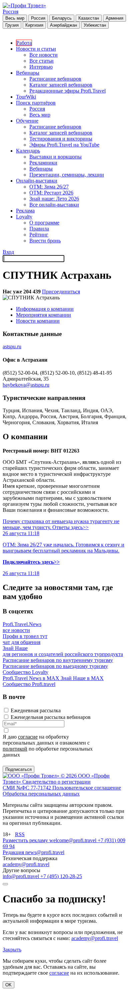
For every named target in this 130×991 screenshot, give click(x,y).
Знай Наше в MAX (82, 678)
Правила (39, 228)
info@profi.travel (21, 876)
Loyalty (24, 216)
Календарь (28, 151)
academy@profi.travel (26, 864)
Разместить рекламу (26, 840)
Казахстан (88, 18)
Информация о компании (45, 309)
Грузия (12, 25)
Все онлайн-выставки (54, 204)
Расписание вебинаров (55, 79)
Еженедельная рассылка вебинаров (51, 717)
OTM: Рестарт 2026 (51, 192)
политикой (15, 749)
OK (8, 984)
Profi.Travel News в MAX (32, 678)
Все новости (43, 55)
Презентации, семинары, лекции (66, 174)
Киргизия (34, 25)
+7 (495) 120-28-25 (61, 876)
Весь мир (14, 18)
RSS (20, 834)
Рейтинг (38, 234)
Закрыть (12, 949)
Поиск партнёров (36, 103)
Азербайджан (63, 25)
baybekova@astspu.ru (26, 385)
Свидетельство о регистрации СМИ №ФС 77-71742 (47, 785)
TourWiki (26, 97)
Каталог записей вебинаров (60, 85)
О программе (44, 222)
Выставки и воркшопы (55, 157)
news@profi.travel (44, 852)
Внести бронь (45, 240)
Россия (10, 11)
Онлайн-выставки (36, 180)
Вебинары (27, 73)
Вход (8, 252)
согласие (28, 737)
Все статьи (41, 61)
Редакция (14, 852)
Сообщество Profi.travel (29, 684)
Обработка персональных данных (41, 794)
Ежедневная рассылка (36, 710)
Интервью (41, 67)
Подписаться (18, 769)
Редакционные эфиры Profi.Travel (67, 91)
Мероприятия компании (43, 315)
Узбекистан (95, 25)
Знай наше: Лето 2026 (54, 198)
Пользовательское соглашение (86, 788)
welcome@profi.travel (73, 840)
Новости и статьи (36, 49)
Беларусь (62, 18)
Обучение (27, 121)
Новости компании (38, 321)
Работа (24, 43)
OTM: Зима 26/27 (49, 186)
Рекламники (43, 162)
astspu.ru (12, 346)
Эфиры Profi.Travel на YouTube (64, 145)
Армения (114, 18)
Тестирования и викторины (60, 139)
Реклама (25, 210)
